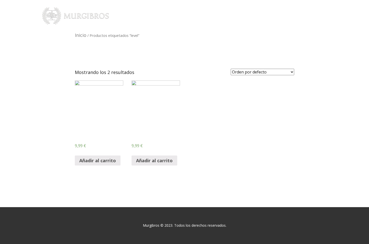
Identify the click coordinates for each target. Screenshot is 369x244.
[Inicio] (76, 15)
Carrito (308, 16)
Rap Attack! (200, 16)
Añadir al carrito (97, 160)
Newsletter (253, 16)
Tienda (226, 16)
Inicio (174, 16)
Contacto (282, 16)
